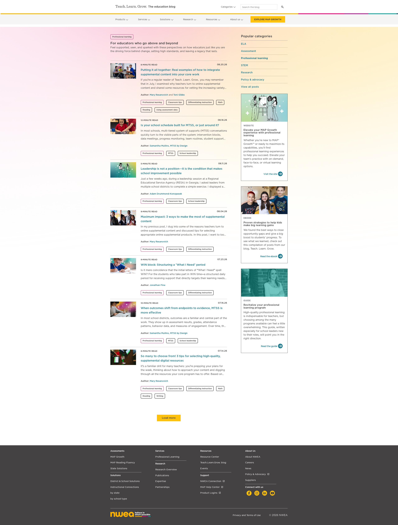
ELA (243, 44)
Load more (169, 417)
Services (142, 19)
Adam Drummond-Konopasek (166, 194)
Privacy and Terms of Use (247, 515)
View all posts (250, 87)
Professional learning (152, 102)
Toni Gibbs (179, 95)
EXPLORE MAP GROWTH (267, 19)
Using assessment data (167, 110)
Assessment (248, 51)
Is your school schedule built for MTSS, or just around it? (180, 125)
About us (235, 19)
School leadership (188, 153)
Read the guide (269, 346)
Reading (146, 110)
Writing (159, 396)
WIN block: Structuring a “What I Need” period (173, 264)
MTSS (170, 153)
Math (220, 102)
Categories (227, 7)
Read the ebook (268, 256)
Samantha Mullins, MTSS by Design (168, 145)
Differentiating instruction (200, 102)
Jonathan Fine (157, 285)
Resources (211, 19)
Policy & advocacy (252, 79)
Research (188, 19)
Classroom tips (175, 102)
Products (120, 19)
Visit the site (270, 174)
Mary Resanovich (159, 95)
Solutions (165, 19)
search (282, 7)
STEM (244, 65)
